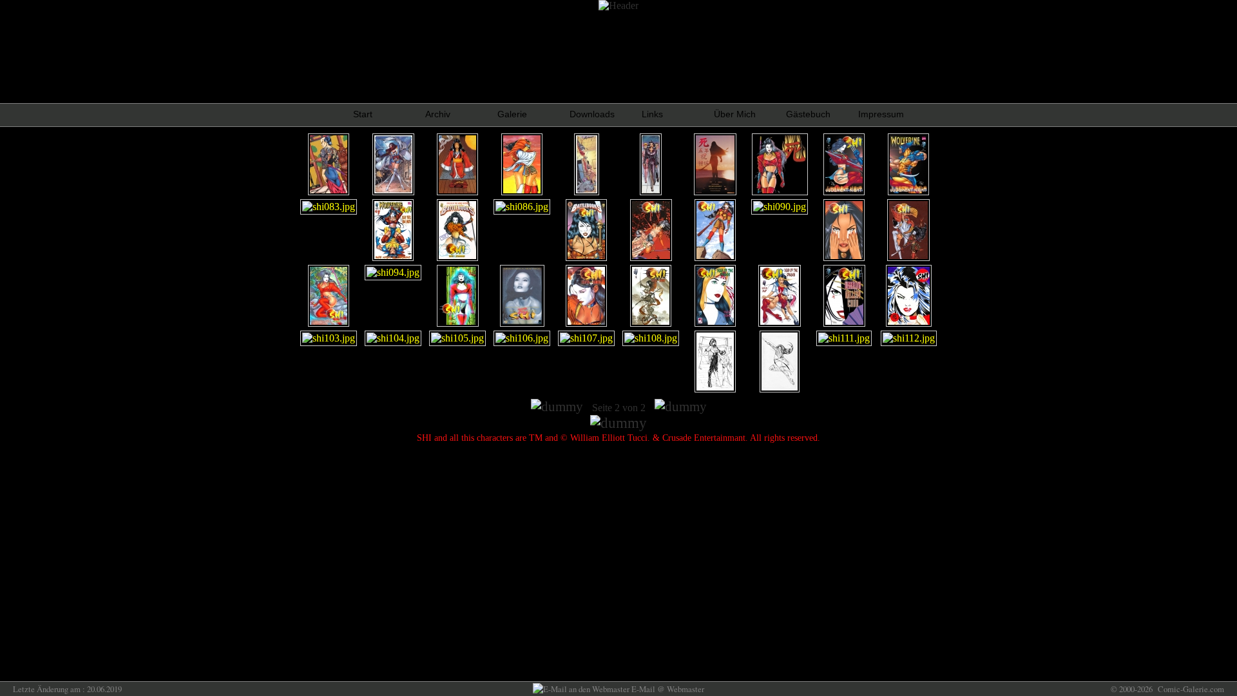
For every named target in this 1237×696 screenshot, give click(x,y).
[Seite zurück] (557, 406)
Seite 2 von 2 (619, 407)
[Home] (618, 423)
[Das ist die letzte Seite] (681, 406)
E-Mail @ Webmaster (666, 689)
